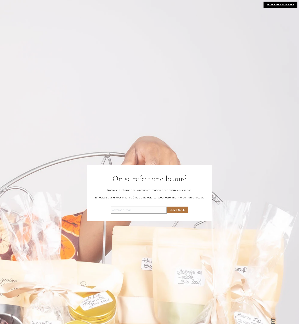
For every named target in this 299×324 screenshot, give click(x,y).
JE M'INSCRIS (177, 210)
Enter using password (280, 4)
